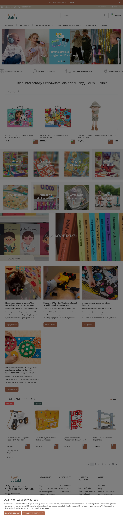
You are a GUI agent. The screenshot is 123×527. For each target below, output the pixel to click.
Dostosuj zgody (12, 513)
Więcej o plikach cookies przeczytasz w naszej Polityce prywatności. (27, 508)
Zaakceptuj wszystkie (33, 513)
